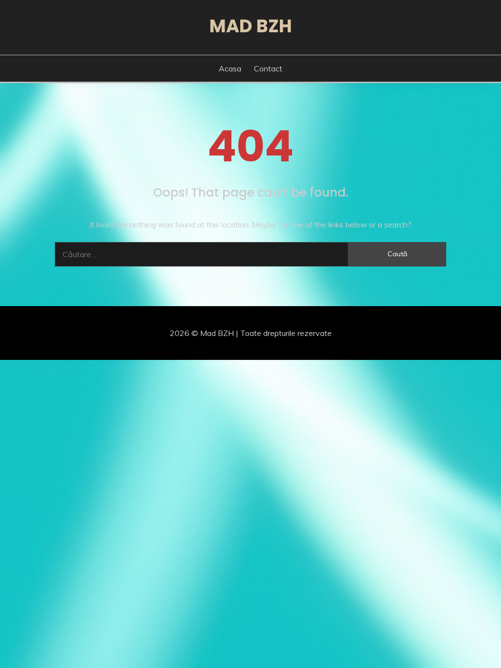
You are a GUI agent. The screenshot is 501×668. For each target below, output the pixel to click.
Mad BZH (250, 26)
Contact (268, 68)
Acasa (230, 68)
